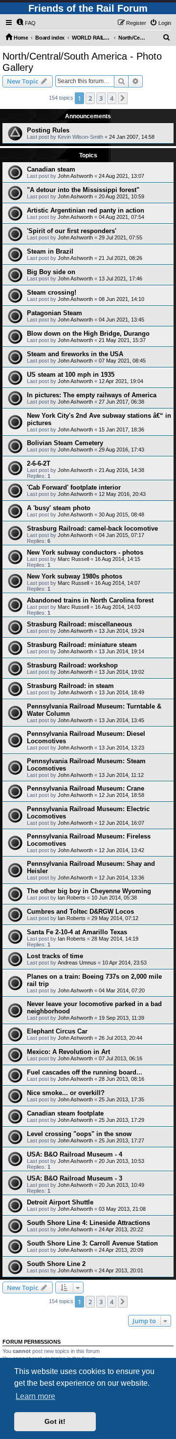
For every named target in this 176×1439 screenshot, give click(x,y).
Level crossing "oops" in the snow (79, 1134)
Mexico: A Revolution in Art (68, 1051)
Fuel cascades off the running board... (84, 1072)
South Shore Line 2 (56, 1263)
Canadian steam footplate (65, 1113)
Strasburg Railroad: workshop (72, 665)
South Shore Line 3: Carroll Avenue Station (92, 1243)
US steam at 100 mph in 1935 (70, 374)
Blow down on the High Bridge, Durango (88, 333)
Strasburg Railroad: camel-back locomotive (92, 528)
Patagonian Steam (54, 313)
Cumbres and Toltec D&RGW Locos (80, 911)
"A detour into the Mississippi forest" (83, 189)
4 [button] (111, 98)
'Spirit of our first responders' (71, 231)
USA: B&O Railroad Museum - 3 (74, 1178)
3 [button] (101, 98)
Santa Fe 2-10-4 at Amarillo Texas (77, 932)
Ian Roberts (72, 898)
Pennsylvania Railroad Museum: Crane (85, 788)
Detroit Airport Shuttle (60, 1202)
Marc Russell (73, 559)
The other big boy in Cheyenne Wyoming (89, 891)
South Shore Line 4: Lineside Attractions (88, 1222)
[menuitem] (26, 23)
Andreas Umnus (77, 963)
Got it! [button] (55, 1421)
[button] (123, 98)
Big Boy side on (51, 272)
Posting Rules (48, 130)
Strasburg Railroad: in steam (70, 685)
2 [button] (90, 98)
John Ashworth (75, 176)
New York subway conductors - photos (85, 552)
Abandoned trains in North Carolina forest (90, 600)
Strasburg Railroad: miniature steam (82, 644)
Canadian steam (51, 169)
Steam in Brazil (50, 251)
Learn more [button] (35, 1396)
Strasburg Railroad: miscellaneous (79, 624)
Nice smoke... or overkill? (66, 1092)
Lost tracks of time (55, 956)
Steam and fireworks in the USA (75, 354)
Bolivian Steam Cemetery (65, 443)
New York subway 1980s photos (74, 576)
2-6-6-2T (38, 463)
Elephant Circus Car (57, 1031)
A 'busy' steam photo (58, 508)
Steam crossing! (51, 292)
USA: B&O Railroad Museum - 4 (74, 1154)
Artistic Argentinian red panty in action (85, 210)
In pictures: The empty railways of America (91, 395)
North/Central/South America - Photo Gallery (82, 62)
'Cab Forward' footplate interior (74, 487)
